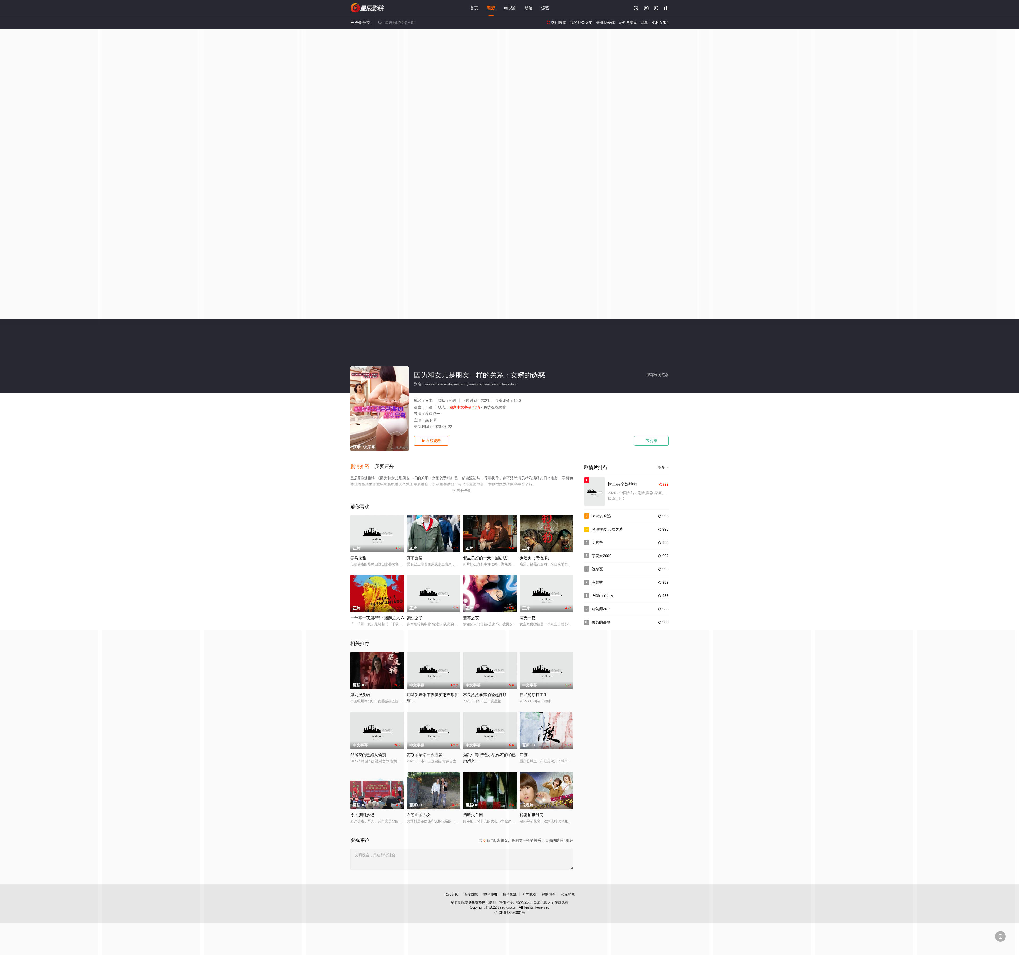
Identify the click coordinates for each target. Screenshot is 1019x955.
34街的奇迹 (601, 516)
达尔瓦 (597, 569)
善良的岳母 (601, 622)
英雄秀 (597, 582)
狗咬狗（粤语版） (535, 558)
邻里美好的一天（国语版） (487, 558)
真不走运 (415, 558)
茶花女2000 (601, 556)
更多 (663, 467)
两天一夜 (528, 618)
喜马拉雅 (358, 558)
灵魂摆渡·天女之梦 (607, 529)
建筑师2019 (601, 609)
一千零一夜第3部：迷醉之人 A (377, 618)
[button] (362, 467)
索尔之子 (415, 618)
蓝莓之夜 (471, 618)
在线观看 (431, 441)
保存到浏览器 (657, 375)
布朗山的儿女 (603, 595)
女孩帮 (597, 542)
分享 (651, 441)
